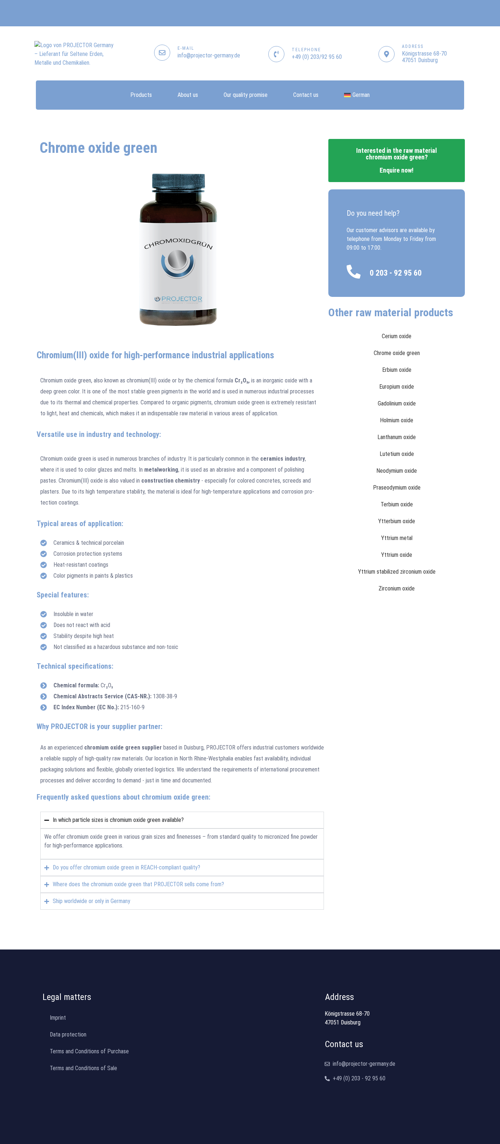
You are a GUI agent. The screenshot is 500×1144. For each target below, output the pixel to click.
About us (188, 94)
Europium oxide (396, 386)
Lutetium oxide (397, 453)
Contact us (305, 94)
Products (141, 94)
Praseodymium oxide (397, 487)
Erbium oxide (396, 369)
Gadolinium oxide (397, 403)
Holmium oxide (396, 420)
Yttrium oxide (396, 554)
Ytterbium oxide (396, 521)
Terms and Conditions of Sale (83, 1068)
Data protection (68, 1034)
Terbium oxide (397, 504)
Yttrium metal (397, 538)
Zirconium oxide (396, 588)
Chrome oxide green (397, 353)
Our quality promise (246, 94)
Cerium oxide (396, 336)
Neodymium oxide (396, 470)
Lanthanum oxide (396, 437)
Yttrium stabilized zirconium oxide (397, 571)
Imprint (58, 1017)
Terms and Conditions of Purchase (89, 1051)
